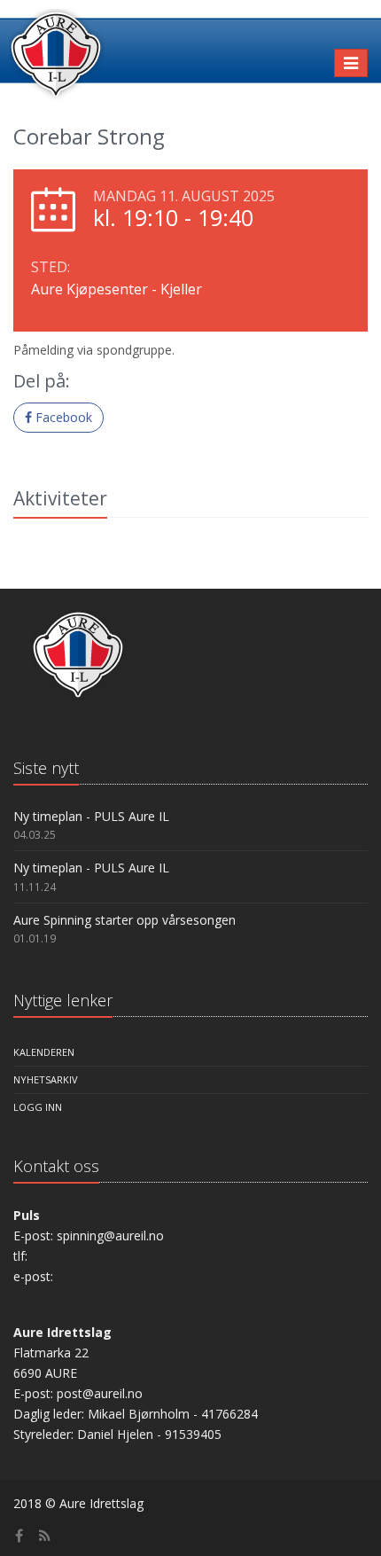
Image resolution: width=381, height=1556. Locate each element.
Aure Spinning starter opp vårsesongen (124, 919)
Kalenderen (43, 1052)
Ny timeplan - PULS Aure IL (91, 816)
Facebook (62, 417)
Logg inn (37, 1107)
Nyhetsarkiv (45, 1079)
